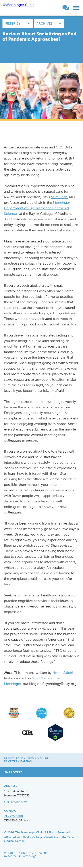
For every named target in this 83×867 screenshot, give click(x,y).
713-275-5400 (13, 816)
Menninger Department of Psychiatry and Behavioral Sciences (37, 208)
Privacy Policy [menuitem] (14, 758)
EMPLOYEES (13, 772)
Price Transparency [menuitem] (18, 761)
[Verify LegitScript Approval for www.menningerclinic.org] (55, 740)
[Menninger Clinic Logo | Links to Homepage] (19, 5)
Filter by (12, 23)
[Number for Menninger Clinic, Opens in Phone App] (61, 9)
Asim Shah (59, 197)
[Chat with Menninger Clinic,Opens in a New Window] (66, 9)
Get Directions (14, 802)
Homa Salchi (62, 673)
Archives (44, 23)
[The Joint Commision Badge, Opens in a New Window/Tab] (69, 718)
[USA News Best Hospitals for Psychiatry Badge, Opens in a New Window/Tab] (13, 718)
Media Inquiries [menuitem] (39, 758)
